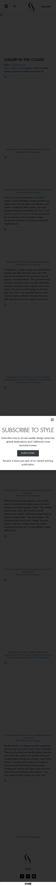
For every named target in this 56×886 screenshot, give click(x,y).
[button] (52, 420)
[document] (28, 443)
